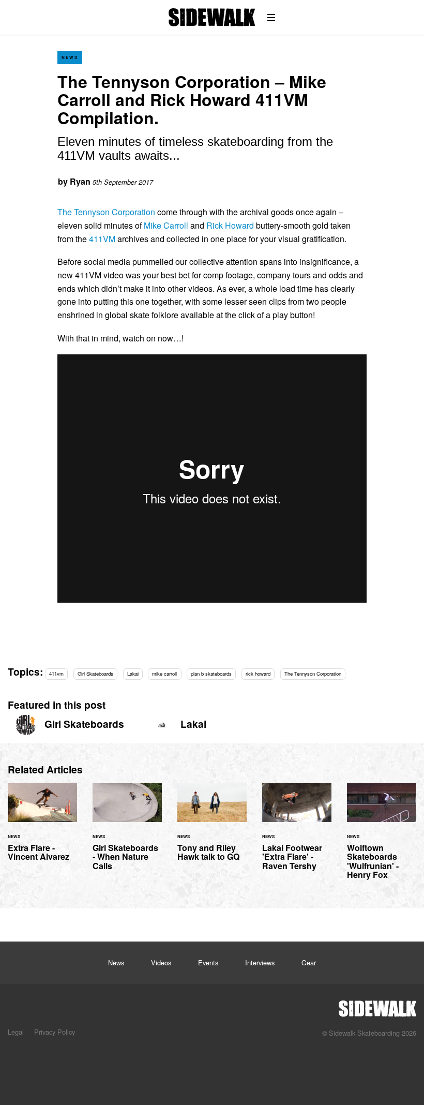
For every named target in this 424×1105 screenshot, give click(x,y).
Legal (16, 1032)
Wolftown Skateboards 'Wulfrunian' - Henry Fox (381, 837)
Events (208, 962)
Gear (308, 962)
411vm (56, 673)
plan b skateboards (211, 673)
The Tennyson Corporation (106, 212)
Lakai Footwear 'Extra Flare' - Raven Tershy (296, 833)
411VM (102, 239)
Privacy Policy (54, 1032)
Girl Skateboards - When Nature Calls (127, 833)
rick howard (258, 673)
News (70, 57)
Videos (161, 962)
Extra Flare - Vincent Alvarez (42, 828)
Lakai (133, 673)
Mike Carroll (166, 225)
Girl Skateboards (95, 673)
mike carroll (164, 673)
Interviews (260, 962)
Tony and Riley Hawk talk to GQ (212, 828)
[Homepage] (377, 1005)
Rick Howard (230, 225)
